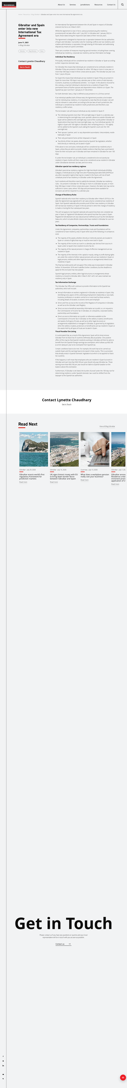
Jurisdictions (85, 5)
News (41, 51)
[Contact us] (123, 1078)
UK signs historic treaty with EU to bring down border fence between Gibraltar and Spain (64, 476)
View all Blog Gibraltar (107, 426)
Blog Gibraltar (35, 14)
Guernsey (84, 470)
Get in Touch (25, 67)
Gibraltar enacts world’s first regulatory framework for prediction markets (31, 476)
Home (20, 14)
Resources (98, 5)
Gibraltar (22, 51)
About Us (61, 5)
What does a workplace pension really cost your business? (95, 475)
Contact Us (111, 5)
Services (73, 5)
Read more (23, 482)
